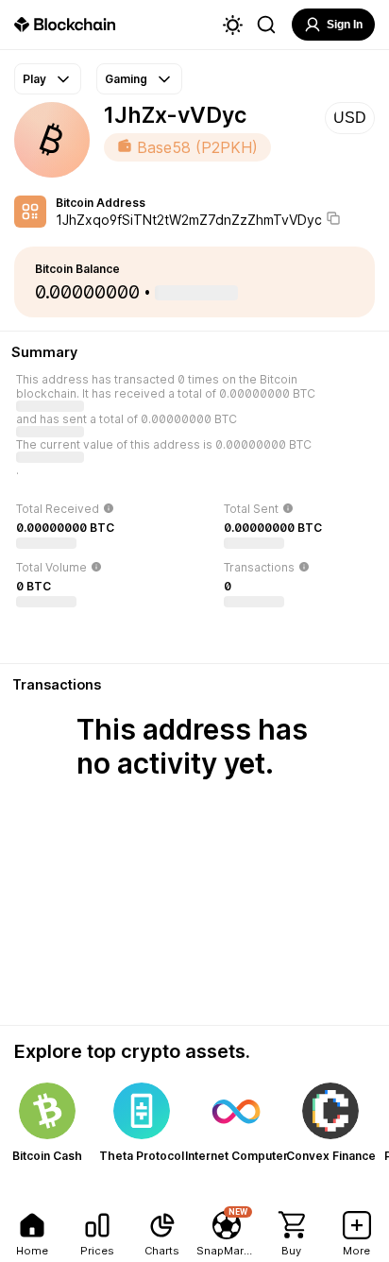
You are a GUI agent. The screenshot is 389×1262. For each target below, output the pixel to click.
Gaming (126, 79)
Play (34, 79)
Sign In (345, 24)
